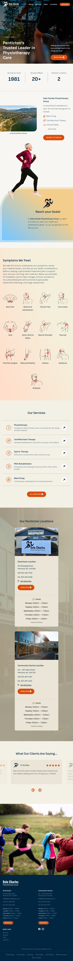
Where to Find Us (53, 137)
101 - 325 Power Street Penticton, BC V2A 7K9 (45, 895)
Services (38, 4)
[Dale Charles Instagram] (43, 929)
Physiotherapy (10, 955)
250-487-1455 (26, 677)
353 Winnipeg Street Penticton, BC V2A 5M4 (10, 895)
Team (46, 4)
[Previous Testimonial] (33, 790)
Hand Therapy (21, 955)
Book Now (65, 4)
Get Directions (25, 581)
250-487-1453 (26, 681)
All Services (35, 494)
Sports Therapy (36, 958)
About (31, 4)
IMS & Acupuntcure (61, 955)
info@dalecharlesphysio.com (11, 899)
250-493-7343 (26, 573)
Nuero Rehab (39, 955)
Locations (53, 4)
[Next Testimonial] (40, 790)
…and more (51, 129)
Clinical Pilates (49, 955)
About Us (5, 933)
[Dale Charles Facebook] (39, 929)
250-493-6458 (26, 577)
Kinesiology (30, 955)
